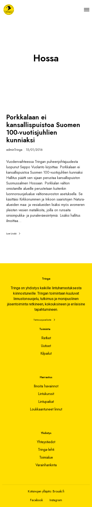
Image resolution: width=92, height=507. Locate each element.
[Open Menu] (86, 9)
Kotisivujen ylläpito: (40, 491)
